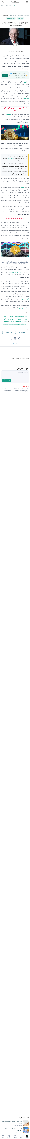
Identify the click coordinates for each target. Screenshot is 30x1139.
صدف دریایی (10, 159)
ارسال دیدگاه (6, 380)
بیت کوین (8, 114)
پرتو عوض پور (15, 48)
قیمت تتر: (21, 5)
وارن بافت (26, 98)
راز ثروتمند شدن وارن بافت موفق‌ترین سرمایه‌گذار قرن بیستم (15, 319)
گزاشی (22, 187)
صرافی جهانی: (8, 5)
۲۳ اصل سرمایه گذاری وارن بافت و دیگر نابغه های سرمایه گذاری (15, 321)
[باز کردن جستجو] (3, 2)
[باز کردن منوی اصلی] (27, 2)
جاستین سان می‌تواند (23, 308)
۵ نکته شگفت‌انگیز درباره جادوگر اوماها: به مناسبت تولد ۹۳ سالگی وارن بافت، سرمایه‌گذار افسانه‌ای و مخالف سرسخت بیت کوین (15, 324)
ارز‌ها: (27, 5)
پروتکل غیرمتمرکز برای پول (14, 272)
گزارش (25, 82)
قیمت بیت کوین (25, 299)
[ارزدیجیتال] (15, 2)
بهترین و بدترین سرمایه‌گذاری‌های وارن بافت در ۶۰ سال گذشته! (15, 316)
